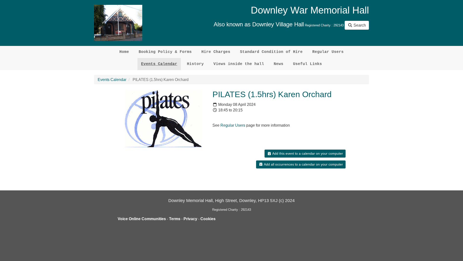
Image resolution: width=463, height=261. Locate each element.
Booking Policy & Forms (165, 52)
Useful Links (307, 64)
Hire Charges (215, 52)
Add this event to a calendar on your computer (307, 153)
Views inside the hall (238, 64)
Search (359, 25)
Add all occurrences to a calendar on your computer (303, 164)
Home (124, 52)
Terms (174, 219)
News (278, 64)
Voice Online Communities (142, 219)
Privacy (190, 219)
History (195, 64)
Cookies (208, 219)
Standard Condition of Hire (271, 52)
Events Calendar (159, 64)
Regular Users (328, 52)
